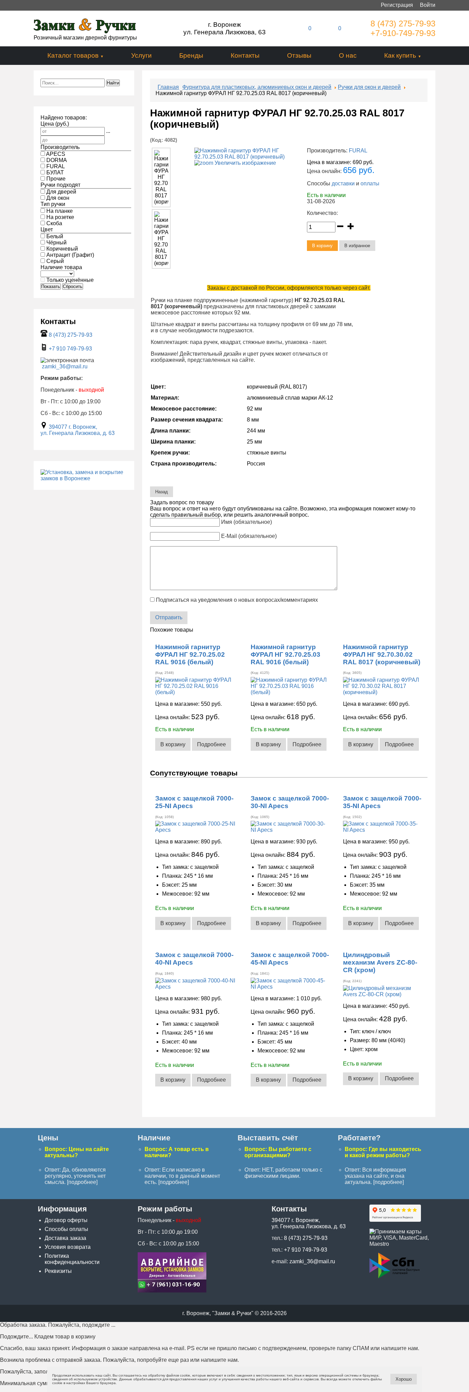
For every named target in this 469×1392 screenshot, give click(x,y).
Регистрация (397, 5)
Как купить (400, 55)
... (108, 131)
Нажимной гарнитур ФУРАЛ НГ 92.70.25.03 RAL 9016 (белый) (285, 654)
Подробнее (211, 744)
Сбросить (72, 286)
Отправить (168, 617)
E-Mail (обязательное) (249, 536)
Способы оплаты (66, 1229)
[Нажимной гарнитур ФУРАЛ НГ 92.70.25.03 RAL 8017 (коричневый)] (161, 177)
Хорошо (404, 1379)
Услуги (141, 55)
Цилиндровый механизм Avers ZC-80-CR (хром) (380, 962)
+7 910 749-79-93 (70, 349)
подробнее (82, 1182)
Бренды (191, 55)
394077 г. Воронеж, (73, 427)
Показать (50, 286)
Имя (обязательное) (246, 522)
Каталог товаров (73, 55)
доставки (343, 183)
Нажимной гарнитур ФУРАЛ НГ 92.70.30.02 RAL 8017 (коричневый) (381, 654)
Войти (427, 5)
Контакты (245, 55)
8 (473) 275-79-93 (402, 23)
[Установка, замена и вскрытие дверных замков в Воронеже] (172, 1290)
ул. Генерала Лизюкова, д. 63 (78, 433)
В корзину (172, 744)
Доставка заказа (65, 1238)
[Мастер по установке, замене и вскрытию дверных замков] (84, 478)
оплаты (370, 183)
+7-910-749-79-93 (402, 33)
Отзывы (299, 55)
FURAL (358, 150)
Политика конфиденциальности (72, 1259)
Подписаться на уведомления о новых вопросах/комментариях (237, 600)
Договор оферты (66, 1220)
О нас (348, 55)
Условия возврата (68, 1247)
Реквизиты (58, 1271)
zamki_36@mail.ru (65, 366)
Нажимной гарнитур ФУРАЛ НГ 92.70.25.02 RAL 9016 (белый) (190, 654)
